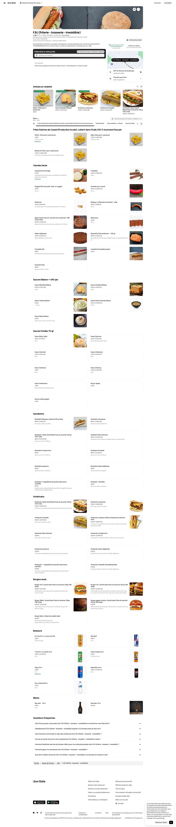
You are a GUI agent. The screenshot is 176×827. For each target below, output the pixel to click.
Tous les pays (120, 789)
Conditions (98, 813)
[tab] (65, 123)
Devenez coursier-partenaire (98, 789)
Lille (58, 763)
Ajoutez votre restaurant (96, 785)
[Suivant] (141, 86)
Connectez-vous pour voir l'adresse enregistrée (91, 51)
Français (121, 803)
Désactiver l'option (161, 822)
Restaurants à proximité (123, 781)
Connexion (157, 3)
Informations (65, 35)
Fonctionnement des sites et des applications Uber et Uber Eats (58, 813)
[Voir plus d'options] (138, 9)
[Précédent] (137, 86)
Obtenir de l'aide (93, 781)
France (36, 763)
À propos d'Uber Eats (122, 796)
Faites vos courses (121, 800)
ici (163, 818)
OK (171, 822)
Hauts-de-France (48, 763)
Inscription (167, 3)
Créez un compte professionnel (99, 792)
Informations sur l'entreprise (97, 800)
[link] (134, 9)
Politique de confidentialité (83, 813)
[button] (134, 40)
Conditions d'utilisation (101, 818)
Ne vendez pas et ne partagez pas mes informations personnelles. (127, 813)
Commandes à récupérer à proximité (128, 792)
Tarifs (107, 813)
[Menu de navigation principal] (4, 3)
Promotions (92, 796)
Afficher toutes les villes (123, 785)
